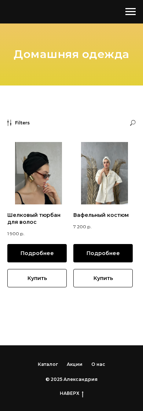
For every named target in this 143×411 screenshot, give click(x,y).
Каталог (48, 364)
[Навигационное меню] (130, 11)
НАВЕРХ (69, 393)
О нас (98, 364)
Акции (74, 364)
